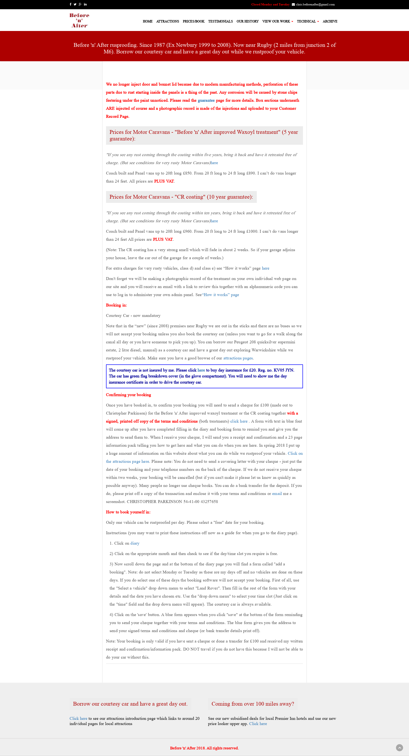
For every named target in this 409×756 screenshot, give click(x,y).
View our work (276, 21)
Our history (248, 21)
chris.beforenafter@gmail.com (315, 4)
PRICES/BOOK (193, 21)
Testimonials (220, 21)
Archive (330, 21)
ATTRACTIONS (167, 21)
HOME (148, 21)
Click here (78, 718)
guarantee (206, 100)
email (277, 493)
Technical (307, 21)
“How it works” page (220, 294)
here (214, 162)
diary (134, 543)
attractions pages (238, 358)
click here (239, 421)
